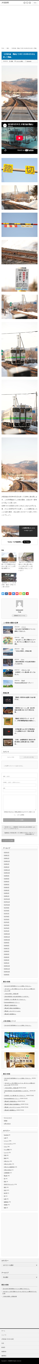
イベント (24, 626)
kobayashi (29, 61)
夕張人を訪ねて (8, 1169)
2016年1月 (6, 963)
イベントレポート (8, 1143)
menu (35, 2)
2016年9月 (6, 942)
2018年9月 (6, 875)
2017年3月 (6, 925)
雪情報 (5, 1204)
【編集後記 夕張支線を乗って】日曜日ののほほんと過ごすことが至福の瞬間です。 (19, 833)
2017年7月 (6, 913)
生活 (23, 637)
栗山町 (23, 680)
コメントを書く (19, 61)
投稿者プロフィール (19, 615)
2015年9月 (6, 974)
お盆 (5, 1137)
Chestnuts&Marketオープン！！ (24, 683)
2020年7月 (6, 855)
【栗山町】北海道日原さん (10, 1005)
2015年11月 (7, 968)
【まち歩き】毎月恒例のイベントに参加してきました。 (25, 630)
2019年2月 (6, 864)
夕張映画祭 (7, 1172)
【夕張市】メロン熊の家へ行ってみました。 (25, 673)
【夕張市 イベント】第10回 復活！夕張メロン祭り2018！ (9, 585)
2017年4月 (6, 922)
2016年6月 (6, 951)
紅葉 (5, 1199)
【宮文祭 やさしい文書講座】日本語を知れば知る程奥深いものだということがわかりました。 (19, 827)
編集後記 (6, 1201)
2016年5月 (6, 954)
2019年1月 (6, 867)
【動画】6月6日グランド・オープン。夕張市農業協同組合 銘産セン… (25, 719)
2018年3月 (6, 890)
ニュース (6, 1152)
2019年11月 (7, 861)
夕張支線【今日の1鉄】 (8, 1339)
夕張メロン (24, 670)
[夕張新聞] (9, 3)
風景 (5, 1207)
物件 (5, 1187)
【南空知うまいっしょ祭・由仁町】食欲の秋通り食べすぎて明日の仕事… (25, 710)
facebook (30, 3)
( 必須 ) (6, 776)
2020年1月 (6, 858)
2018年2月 (6, 893)
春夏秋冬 (4, 1351)
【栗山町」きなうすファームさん (12, 1011)
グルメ (22, 659)
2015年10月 (7, 971)
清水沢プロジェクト (9, 1184)
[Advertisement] (19, 26)
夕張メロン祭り (8, 1164)
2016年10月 (7, 939)
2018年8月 (6, 878)
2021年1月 (6, 852)
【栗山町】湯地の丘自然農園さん (12, 1008)
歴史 (5, 1181)
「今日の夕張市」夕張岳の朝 (23, 651)
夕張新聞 (10, 1360)
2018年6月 (6, 881)
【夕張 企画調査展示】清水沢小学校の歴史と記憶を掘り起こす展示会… (25, 742)
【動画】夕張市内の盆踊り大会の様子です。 (25, 698)
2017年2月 (6, 928)
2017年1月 (6, 931)
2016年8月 (6, 945)
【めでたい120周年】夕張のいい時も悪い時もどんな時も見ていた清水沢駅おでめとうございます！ (26, 566)
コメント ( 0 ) (10, 757)
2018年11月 (7, 870)
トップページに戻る (8, 840)
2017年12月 (7, 899)
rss (24, 3)
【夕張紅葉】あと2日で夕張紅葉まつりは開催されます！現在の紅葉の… (25, 731)
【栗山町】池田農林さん (10, 1014)
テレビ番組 (7, 1149)
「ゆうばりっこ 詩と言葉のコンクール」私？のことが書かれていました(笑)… (25, 642)
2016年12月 (7, 933)
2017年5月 (6, 919)
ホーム (3, 1330)
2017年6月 (6, 916)
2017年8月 (6, 910)
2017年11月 (7, 901)
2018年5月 (6, 884)
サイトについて (8, 1117)
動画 (8, 48)
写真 (23, 648)
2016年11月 (7, 936)
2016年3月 (6, 960)
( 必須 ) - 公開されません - (12, 782)
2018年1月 (6, 896)
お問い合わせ (7, 1123)
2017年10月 (7, 904)
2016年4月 (6, 957)
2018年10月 (7, 872)
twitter (27, 3)
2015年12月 (7, 965)
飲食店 (3, 1347)
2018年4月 (6, 887)
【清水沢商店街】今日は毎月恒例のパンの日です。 (25, 663)
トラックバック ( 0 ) (29, 757)
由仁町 (5, 1193)
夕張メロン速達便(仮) (9, 1167)
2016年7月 (6, 948)
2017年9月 (6, 907)
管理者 (5, 1120)
